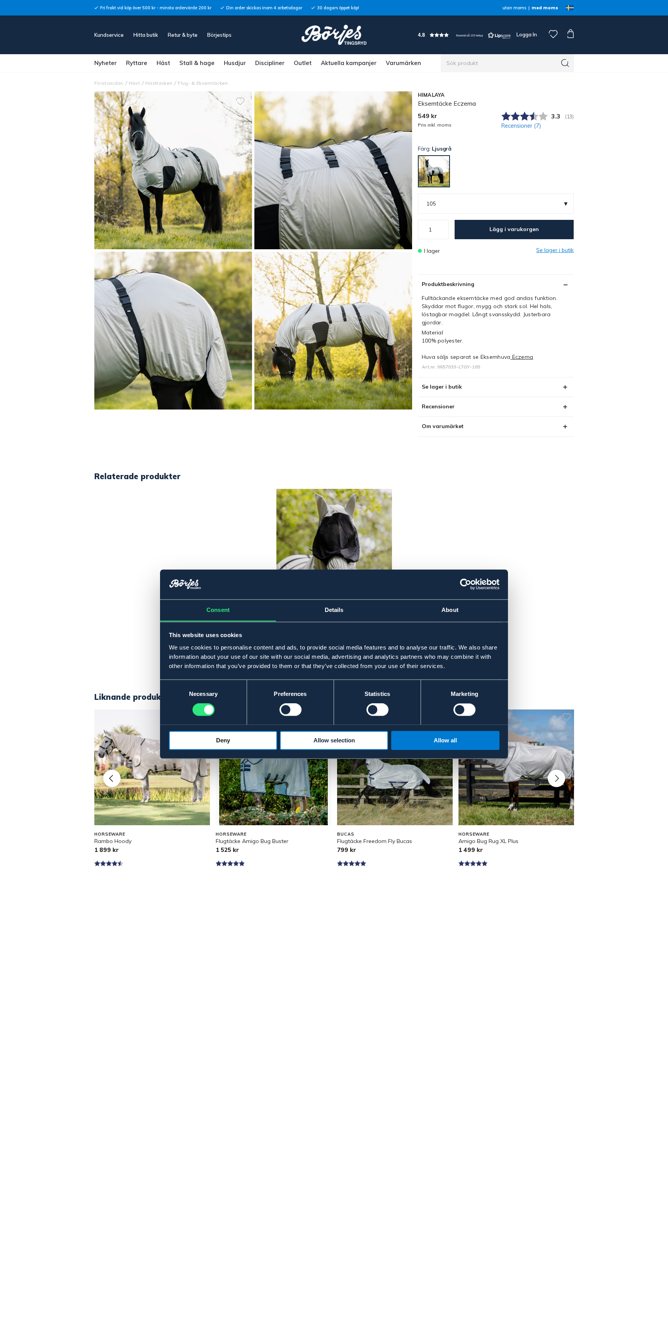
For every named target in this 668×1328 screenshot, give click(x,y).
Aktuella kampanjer (349, 63)
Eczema (521, 356)
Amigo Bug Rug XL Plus (488, 841)
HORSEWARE (109, 834)
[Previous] (112, 778)
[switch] (290, 709)
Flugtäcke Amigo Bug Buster (252, 841)
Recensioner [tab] (438, 406)
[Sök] (565, 63)
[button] (464, 35)
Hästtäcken (158, 83)
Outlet (303, 63)
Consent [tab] (218, 610)
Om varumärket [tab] (443, 426)
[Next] (556, 778)
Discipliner (270, 63)
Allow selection (334, 740)
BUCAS (345, 834)
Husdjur (235, 63)
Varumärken (403, 63)
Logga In (526, 34)
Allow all (445, 740)
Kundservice (109, 35)
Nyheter (105, 63)
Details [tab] (334, 610)
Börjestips (219, 35)
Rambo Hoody (112, 841)
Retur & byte (183, 35)
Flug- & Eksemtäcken (203, 83)
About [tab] (449, 610)
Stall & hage (197, 63)
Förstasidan (108, 83)
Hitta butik (145, 35)
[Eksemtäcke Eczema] (333, 170)
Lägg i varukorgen (514, 229)
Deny (223, 740)
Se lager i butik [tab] (442, 386)
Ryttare (136, 63)
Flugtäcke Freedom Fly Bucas (374, 841)
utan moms (514, 7)
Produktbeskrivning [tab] (448, 284)
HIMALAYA (431, 95)
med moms (545, 7)
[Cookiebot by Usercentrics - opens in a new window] (465, 584)
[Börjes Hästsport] (334, 35)
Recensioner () (521, 125)
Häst (163, 63)
